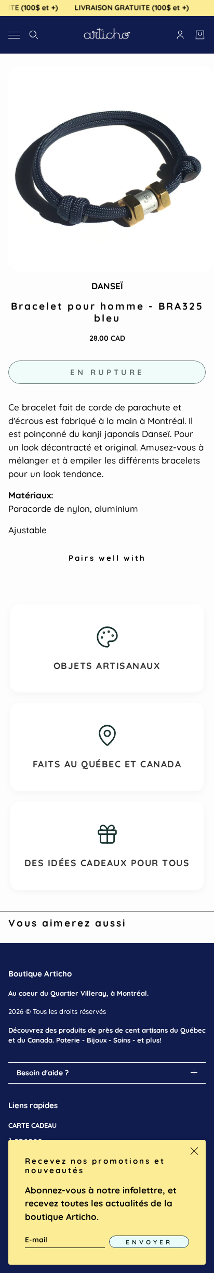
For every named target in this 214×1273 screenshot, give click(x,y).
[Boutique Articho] (107, 34)
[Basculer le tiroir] (14, 34)
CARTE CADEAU (32, 1125)
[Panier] (200, 35)
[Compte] (180, 35)
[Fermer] (194, 1151)
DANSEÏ (107, 285)
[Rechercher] (33, 35)
